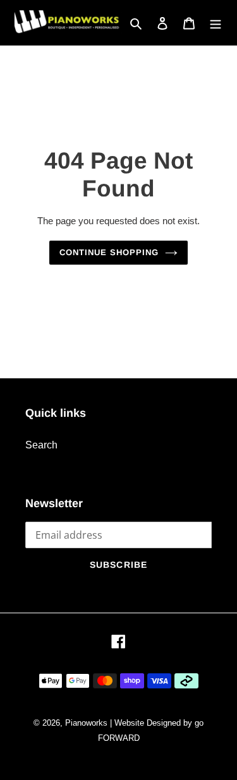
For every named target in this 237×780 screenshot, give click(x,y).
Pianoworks (86, 723)
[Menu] (215, 23)
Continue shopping (109, 252)
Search (41, 445)
